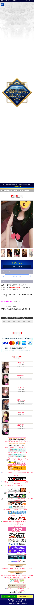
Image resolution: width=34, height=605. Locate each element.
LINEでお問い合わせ (9, 597)
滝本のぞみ (21, 412)
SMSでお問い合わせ (25, 597)
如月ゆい (21, 363)
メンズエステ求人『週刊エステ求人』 (17, 583)
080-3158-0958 (17, 186)
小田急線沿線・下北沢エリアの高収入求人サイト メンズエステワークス (17, 569)
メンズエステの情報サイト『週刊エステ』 (17, 465)
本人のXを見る (17, 276)
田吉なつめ (21, 400)
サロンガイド (17, 475)
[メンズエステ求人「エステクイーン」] (17, 585)
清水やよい (21, 425)
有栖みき (21, 387)
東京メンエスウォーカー (17, 515)
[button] (2, 4)
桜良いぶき (21, 375)
